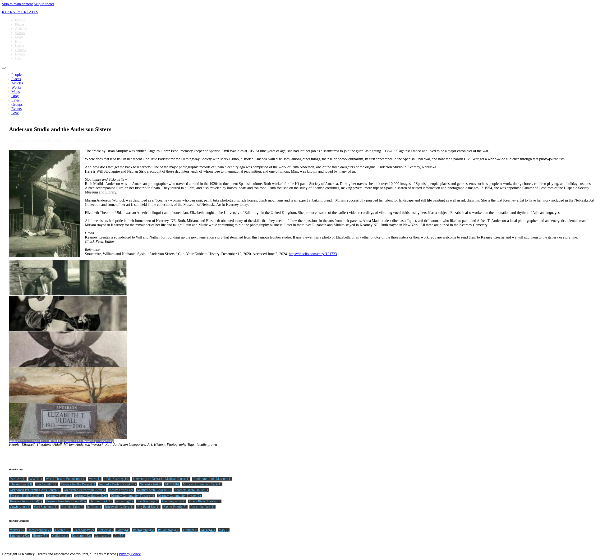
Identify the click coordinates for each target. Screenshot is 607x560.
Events (20, 54)
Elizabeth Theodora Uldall (42, 444)
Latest (19, 46)
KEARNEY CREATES (20, 12)
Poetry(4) (122, 530)
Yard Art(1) (18, 479)
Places (19, 24)
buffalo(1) (94, 507)
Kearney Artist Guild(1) (26, 501)
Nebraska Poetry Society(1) (117, 484)
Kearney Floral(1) (59, 495)
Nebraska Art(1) (150, 484)
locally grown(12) (121, 490)
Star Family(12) (46, 484)
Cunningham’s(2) (173, 501)
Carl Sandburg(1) (46, 507)
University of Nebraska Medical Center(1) (161, 479)
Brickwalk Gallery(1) (119, 507)
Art (149, 444)
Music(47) (208, 530)
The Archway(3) (21, 484)
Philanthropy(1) (168, 530)
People (20, 20)
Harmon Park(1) (101, 501)
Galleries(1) (60, 535)
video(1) (94, 479)
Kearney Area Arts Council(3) (66, 501)
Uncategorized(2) (39, 530)
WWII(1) (35, 479)
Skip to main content (17, 4)
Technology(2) (84, 530)
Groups (20, 50)
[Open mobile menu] (4, 68)
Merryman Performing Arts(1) (84, 490)
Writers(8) (17, 530)
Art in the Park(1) (202, 507)
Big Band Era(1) (148, 507)
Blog (18, 41)
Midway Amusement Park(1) (202, 484)
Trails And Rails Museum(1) (212, 479)
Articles (21, 29)
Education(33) (81, 535)
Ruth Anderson (116, 444)
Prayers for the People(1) (78, 484)
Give (18, 58)
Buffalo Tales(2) (72, 507)
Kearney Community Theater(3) (179, 495)
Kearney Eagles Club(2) (91, 495)
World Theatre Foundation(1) (65, 479)
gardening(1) (124, 501)
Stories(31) (105, 530)
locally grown (207, 444)
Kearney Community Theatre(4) (132, 495)
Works (20, 33)
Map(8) (224, 530)
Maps (19, 37)
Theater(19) (62, 530)
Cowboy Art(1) (20, 507)
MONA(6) (172, 484)
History (159, 444)
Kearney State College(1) (154, 490)
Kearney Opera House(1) (191, 490)
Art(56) (119, 535)
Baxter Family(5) (175, 507)
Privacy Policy (130, 554)
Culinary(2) (102, 535)
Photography (176, 444)
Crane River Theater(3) (204, 501)
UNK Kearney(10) (116, 479)
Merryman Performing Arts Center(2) (35, 490)
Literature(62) (19, 535)
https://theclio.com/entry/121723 (313, 254)
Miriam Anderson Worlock (83, 444)
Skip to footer (44, 4)
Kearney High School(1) (26, 495)
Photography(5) (143, 530)
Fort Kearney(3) (147, 501)
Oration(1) (190, 530)
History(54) (40, 535)
